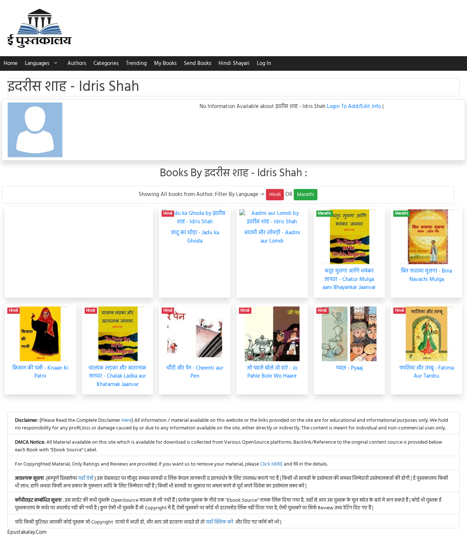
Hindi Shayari (234, 63)
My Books (165, 63)
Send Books (197, 63)
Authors (76, 63)
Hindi (275, 194)
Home (11, 63)
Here (126, 420)
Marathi (305, 194)
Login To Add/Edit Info (354, 106)
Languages (37, 63)
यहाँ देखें (86, 478)
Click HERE (271, 464)
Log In (264, 63)
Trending (136, 63)
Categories (106, 63)
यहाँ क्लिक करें (219, 522)
